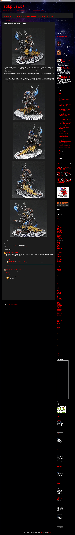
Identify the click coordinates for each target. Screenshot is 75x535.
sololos (41, 532)
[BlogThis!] (20, 245)
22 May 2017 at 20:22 (17, 269)
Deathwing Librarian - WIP (64, 144)
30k (58, 163)
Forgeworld (69, 173)
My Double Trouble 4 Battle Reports (59, 349)
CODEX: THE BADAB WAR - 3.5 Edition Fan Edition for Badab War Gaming (59, 264)
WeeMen (58, 242)
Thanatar (67, 181)
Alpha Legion (66, 163)
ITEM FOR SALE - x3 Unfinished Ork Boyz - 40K (59, 309)
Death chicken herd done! (59, 498)
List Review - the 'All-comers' (59, 299)
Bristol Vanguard (65, 167)
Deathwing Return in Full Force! (65, 145)
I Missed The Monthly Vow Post (59, 238)
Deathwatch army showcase (59, 337)
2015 (59, 158)
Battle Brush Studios (59, 422)
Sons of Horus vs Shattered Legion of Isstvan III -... (64, 100)
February (61, 153)
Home (5, 14)
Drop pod (68, 172)
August (60, 93)
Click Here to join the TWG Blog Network (60, 415)
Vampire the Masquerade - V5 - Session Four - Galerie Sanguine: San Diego (59, 281)
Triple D (8, 252)
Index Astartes (58, 335)
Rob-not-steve (12, 261)
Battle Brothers (58, 354)
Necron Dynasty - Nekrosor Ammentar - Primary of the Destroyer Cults (59, 246)
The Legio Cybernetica (9, 16)
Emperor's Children (60, 173)
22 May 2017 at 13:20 (14, 252)
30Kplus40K (14, 6)
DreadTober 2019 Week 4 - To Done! (59, 316)
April (60, 150)
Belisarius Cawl (20, 246)
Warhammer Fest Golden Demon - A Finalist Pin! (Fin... (65, 103)
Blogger (49, 532)
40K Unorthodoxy (59, 252)
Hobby (68, 174)
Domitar (64, 172)
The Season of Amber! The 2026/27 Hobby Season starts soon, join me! (59, 230)
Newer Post (7, 302)
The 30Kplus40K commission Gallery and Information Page (31, 16)
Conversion (69, 168)
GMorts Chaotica (58, 278)
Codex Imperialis (59, 341)
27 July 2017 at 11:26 (20, 261)
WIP (70, 181)
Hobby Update (59, 355)
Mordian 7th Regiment (59, 314)
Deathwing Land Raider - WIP (64, 130)
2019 (59, 88)
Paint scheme (66, 179)
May (60, 98)
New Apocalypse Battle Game (59, 323)
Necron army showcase (59, 343)
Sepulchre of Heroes (59, 260)
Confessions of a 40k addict (59, 227)
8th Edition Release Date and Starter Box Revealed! (64, 115)
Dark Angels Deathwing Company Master (63, 134)
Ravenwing (59, 180)
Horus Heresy (26, 246)
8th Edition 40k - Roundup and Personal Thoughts (65, 142)
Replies (9, 259)
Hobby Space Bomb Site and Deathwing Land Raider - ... (64, 113)
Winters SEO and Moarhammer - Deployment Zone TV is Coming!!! (65, 60)
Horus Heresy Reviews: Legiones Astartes (37, 14)
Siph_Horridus (9, 269)
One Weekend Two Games (60, 450)
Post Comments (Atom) (13, 304)
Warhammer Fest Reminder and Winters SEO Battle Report (65, 108)
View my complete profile (62, 36)
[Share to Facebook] (22, 245)
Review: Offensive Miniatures (59, 419)
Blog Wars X (63, 166)
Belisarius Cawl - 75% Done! (64, 123)
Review (65, 180)
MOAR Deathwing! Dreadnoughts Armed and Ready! (64, 139)
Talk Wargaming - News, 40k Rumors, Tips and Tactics (59, 304)
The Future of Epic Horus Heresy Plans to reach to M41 (59, 292)
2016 (59, 156)
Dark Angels (62, 169)
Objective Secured (58, 328)
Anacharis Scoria (13, 246)
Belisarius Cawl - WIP (63, 131)
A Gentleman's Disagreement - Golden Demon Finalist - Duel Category (65, 77)
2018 (59, 90)
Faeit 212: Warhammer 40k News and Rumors (59, 288)
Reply (7, 256)
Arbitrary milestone (61, 164)
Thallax (63, 181)
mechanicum (61, 182)
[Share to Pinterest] (23, 245)
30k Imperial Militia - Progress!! (65, 119)
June (60, 96)
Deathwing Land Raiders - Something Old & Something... (65, 122)
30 (7, 246)
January (60, 154)
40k (8, 246)
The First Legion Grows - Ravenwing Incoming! (63, 136)
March (60, 151)
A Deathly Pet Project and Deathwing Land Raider (64, 126)
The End (63, 50)
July (60, 95)
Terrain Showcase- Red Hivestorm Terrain (59, 272)
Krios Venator (64, 177)
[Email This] (19, 245)
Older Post (51, 302)
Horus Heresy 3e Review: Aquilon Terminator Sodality (59, 221)
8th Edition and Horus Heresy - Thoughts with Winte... (65, 110)
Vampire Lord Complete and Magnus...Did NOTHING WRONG (66, 42)
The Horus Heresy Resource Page (17, 14)
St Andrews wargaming (59, 270)
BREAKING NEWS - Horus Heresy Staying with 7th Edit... (65, 105)
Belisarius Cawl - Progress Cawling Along (64, 128)
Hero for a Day (61, 174)
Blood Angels (50, 16)
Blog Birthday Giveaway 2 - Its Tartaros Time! (66, 68)
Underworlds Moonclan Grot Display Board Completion (59, 330)
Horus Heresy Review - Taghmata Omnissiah (60, 14)
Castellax (64, 168)
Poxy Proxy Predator (59, 236)
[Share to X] (21, 245)
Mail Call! (59, 513)
